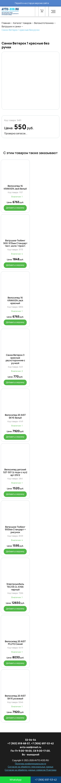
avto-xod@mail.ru (30, 747)
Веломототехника (44, 23)
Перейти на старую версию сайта (32, 3)
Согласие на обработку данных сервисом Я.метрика (30, 770)
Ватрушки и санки (11, 26)
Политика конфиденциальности (30, 763)
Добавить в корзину (15, 208)
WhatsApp (15, 779)
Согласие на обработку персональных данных (30, 767)
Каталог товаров (22, 23)
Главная (6, 23)
